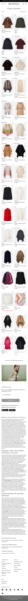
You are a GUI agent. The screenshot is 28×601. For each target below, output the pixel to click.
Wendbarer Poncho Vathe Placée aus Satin (11, 138)
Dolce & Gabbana (8, 480)
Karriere (15, 567)
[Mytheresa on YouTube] (18, 590)
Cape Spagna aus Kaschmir (20, 265)
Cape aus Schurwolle (6, 117)
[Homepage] (14, 4)
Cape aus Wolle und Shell (7, 330)
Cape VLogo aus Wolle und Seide (9, 223)
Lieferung (4, 568)
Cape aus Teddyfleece (19, 52)
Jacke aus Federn (5, 308)
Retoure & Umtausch (6, 570)
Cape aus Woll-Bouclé (6, 265)
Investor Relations (18, 569)
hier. (16, 599)
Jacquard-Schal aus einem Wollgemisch (10, 95)
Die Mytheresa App (18, 561)
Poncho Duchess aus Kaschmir (8, 244)
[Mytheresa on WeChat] (2, 593)
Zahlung (3, 566)
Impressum (4, 583)
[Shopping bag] (25, 4)
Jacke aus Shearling (6, 31)
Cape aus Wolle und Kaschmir (20, 117)
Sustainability (17, 563)
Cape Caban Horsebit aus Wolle (9, 202)
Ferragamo (5, 511)
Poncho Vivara (17, 308)
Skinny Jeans (16, 442)
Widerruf (3, 575)
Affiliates (16, 571)
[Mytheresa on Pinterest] (10, 590)
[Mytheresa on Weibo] (22, 590)
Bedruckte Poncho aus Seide (8, 181)
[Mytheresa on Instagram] (14, 590)
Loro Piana (22, 470)
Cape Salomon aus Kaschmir (20, 181)
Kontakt (3, 561)
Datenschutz (4, 581)
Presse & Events (17, 565)
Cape (15, 31)
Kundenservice (5, 559)
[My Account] (23, 4)
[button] (13, 15)
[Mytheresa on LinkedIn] (2, 590)
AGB (3, 579)
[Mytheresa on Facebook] (6, 590)
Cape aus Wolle (17, 330)
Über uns (16, 559)
